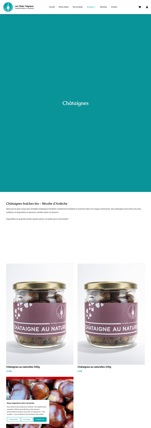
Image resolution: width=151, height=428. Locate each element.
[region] (26, 412)
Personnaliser (13, 419)
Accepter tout (40, 419)
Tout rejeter (27, 419)
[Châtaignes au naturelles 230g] (111, 265)
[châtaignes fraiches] (39, 378)
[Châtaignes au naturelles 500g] (39, 265)
